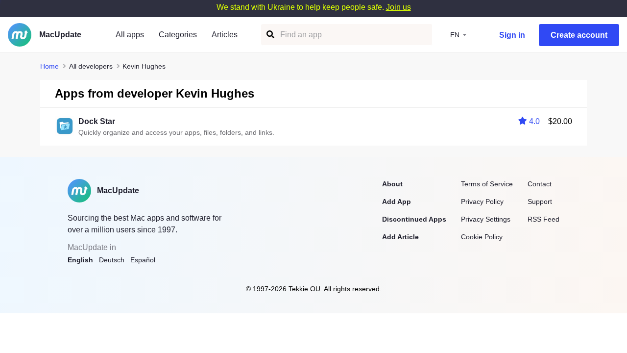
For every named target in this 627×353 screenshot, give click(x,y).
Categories (178, 34)
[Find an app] (269, 34)
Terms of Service (487, 183)
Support (540, 201)
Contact (540, 183)
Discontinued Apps (414, 219)
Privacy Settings (485, 219)
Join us (398, 7)
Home (49, 66)
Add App (396, 201)
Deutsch (111, 259)
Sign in (512, 35)
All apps (130, 34)
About (392, 183)
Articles (225, 34)
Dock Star (96, 121)
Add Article (400, 236)
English (80, 259)
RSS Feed (543, 219)
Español (142, 259)
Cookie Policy (482, 236)
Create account (579, 35)
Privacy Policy (482, 201)
